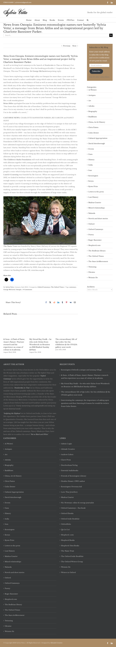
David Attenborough (96, 143)
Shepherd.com (94, 245)
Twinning (92, 267)
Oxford (91, 224)
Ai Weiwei (92, 90)
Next (74, 46)
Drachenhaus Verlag (69, 465)
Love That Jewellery (69, 492)
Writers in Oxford (68, 572)
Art (89, 101)
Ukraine (91, 272)
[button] (87, 20)
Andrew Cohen (67, 454)
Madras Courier (94, 203)
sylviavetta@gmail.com (23, 2)
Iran (90, 170)
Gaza (90, 154)
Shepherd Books (68, 540)
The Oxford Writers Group (72, 562)
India (90, 165)
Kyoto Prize (93, 186)
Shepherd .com (67, 535)
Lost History (93, 197)
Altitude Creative (68, 449)
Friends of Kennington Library (73, 476)
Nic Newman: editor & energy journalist (77, 503)
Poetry (91, 235)
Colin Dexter (93, 133)
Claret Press (66, 460)
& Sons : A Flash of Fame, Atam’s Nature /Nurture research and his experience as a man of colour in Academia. (14, 344)
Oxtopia (18, 289)
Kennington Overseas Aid (71, 487)
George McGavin (9, 289)
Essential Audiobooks (69, 470)
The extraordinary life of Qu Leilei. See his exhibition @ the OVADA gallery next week (85, 393)
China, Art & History (96, 122)
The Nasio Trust (67, 551)
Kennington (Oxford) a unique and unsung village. (81, 370)
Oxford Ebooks (67, 513)
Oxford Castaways (43, 287)
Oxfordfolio (66, 524)
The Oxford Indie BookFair (72, 556)
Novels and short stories (98, 219)
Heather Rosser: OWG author (73, 481)
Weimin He (93, 278)
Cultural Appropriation (97, 138)
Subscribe (96, 71)
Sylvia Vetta (10, 287)
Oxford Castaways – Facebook (73, 508)
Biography (92, 111)
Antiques (91, 95)
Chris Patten (93, 127)
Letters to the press (96, 192)
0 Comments (27, 289)
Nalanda (91, 213)
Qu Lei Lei (65, 530)
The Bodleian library (97, 251)
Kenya (91, 181)
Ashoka (91, 106)
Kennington (93, 176)
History (91, 160)
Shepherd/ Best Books (70, 546)
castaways (72, 287)
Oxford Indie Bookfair (70, 519)
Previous (66, 46)
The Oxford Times (57, 287)
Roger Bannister (95, 240)
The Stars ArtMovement (98, 261)
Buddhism (92, 117)
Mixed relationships (96, 208)
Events (91, 149)
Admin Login (66, 444)
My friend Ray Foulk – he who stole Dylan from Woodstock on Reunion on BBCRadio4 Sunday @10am (40, 344)
